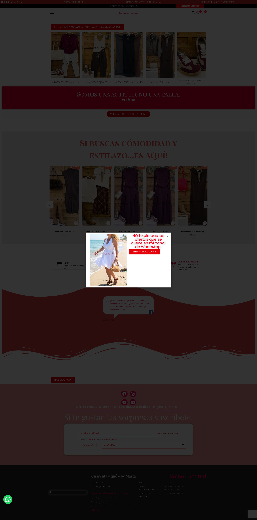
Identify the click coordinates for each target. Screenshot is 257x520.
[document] (128, 260)
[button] (168, 236)
